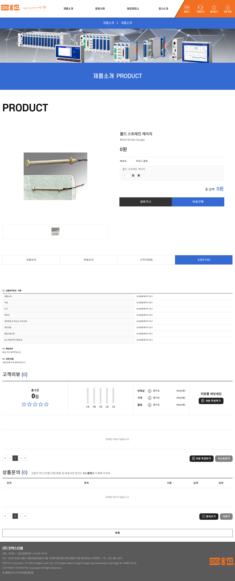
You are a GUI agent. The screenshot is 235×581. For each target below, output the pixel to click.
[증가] (133, 175)
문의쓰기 (211, 516)
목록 (117, 533)
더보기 (226, 516)
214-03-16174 (40, 553)
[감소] (139, 175)
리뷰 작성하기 (213, 400)
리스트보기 (224, 458)
